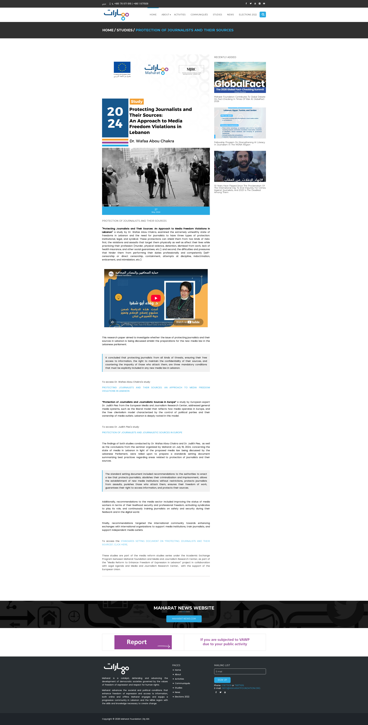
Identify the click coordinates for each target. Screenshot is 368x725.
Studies (217, 15)
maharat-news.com (184, 619)
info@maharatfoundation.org (241, 688)
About (165, 15)
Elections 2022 (248, 15)
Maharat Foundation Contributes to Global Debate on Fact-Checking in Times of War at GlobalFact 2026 (239, 99)
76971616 (239, 685)
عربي (104, 4)
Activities (180, 15)
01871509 (226, 685)
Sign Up (222, 680)
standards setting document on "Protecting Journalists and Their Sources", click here (156, 543)
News (230, 15)
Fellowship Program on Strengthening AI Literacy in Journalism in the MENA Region (239, 143)
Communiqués (199, 15)
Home (153, 15)
